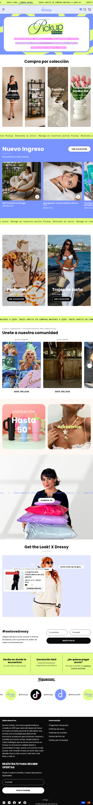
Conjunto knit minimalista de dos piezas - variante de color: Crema (29, 584)
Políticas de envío (57, 729)
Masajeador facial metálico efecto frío (60, 204)
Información (54, 721)
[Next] (89, 181)
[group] (46, 186)
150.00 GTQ (48, 208)
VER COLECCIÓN (12, 101)
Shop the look (21, 391)
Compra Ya (46, 500)
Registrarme (23, 790)
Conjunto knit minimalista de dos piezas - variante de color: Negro (26, 584)
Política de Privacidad (58, 740)
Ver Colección (79, 149)
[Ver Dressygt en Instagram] (4, 802)
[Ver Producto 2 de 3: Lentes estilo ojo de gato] (55, 567)
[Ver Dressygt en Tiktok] (9, 802)
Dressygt (44, 804)
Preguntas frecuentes (58, 725)
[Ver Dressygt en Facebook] (14, 802)
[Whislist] (80, 9)
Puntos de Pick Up (57, 736)
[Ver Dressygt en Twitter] (19, 802)
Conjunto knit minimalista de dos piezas (34, 574)
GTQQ (45, 800)
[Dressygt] (46, 9)
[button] (84, 9)
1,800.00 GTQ (7, 206)
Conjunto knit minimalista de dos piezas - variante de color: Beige (32, 584)
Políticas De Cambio (58, 732)
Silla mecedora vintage (13, 203)
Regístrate (69, 641)
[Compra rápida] (37, 197)
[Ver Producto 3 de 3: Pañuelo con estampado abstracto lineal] (32, 564)
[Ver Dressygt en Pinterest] (25, 802)
